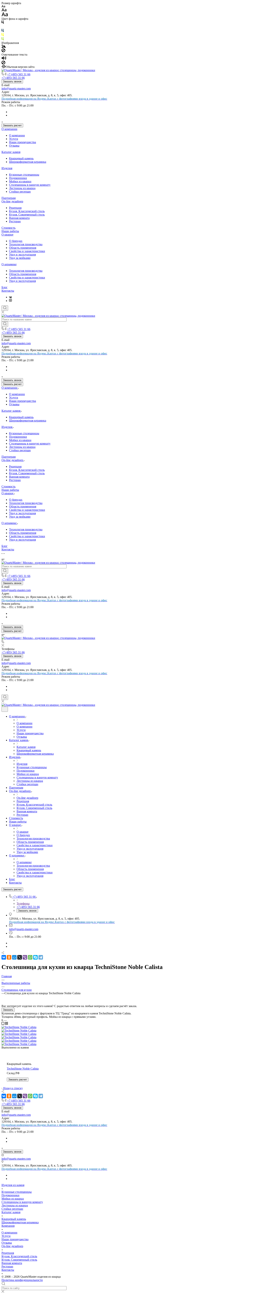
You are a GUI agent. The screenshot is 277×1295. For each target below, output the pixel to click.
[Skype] (35, 957)
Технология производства (25, 244)
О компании (9, 129)
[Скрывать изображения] (3, 51)
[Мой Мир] (14, 957)
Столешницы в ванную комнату (30, 184)
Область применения (22, 247)
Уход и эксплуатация (22, 254)
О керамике (9, 264)
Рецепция (15, 207)
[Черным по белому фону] (3, 22)
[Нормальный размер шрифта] (4, 10)
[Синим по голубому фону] (3, 31)
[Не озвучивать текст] (3, 63)
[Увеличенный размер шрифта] (5, 15)
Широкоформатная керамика (27, 161)
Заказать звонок (12, 81)
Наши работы (10, 231)
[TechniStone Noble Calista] (19, 1027)
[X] (19, 957)
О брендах (15, 241)
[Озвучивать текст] (4, 58)
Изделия (7, 168)
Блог (5, 287)
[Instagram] (10, 300)
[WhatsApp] (30, 957)
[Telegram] (40, 957)
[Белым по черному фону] (3, 27)
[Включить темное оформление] (5, 709)
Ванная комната (19, 218)
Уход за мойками (20, 257)
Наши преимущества (22, 142)
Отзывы (14, 145)
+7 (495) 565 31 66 (18, 74)
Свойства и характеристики (27, 251)
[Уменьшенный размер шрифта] (3, 6)
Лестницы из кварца (22, 188)
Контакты (8, 290)
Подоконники (18, 178)
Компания (8, 1225)
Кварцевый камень (21, 158)
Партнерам (9, 198)
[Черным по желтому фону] (3, 35)
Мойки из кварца (20, 181)
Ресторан (15, 221)
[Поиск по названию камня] (5, 324)
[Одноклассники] (9, 957)
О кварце (7, 234)
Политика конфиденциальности (22, 1280)
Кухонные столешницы (24, 174)
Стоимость (8, 227)
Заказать (8, 1009)
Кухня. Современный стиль (27, 214)
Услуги (13, 138)
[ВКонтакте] (10, 297)
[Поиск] (5, 308)
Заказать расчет (12, 125)
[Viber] (25, 957)
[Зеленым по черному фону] (3, 39)
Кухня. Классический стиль (27, 211)
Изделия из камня (13, 1185)
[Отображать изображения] (4, 46)
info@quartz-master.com (16, 88)
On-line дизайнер (12, 201)
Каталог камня (11, 152)
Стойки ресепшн (20, 191)
